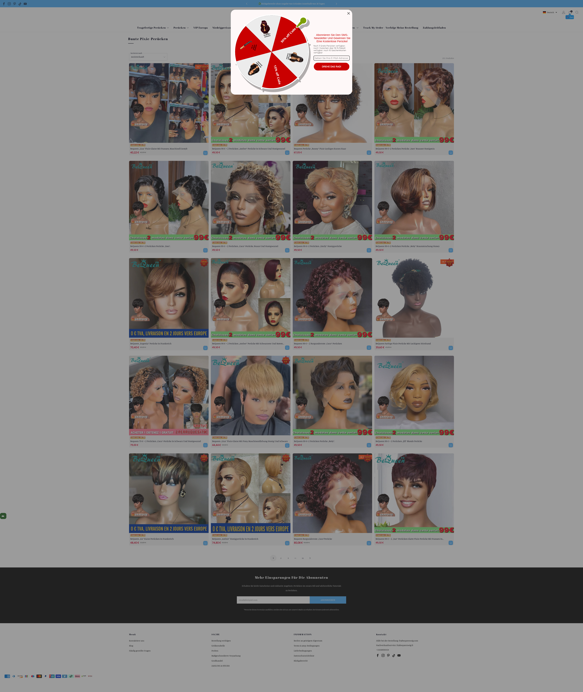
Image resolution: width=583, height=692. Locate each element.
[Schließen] (348, 13)
